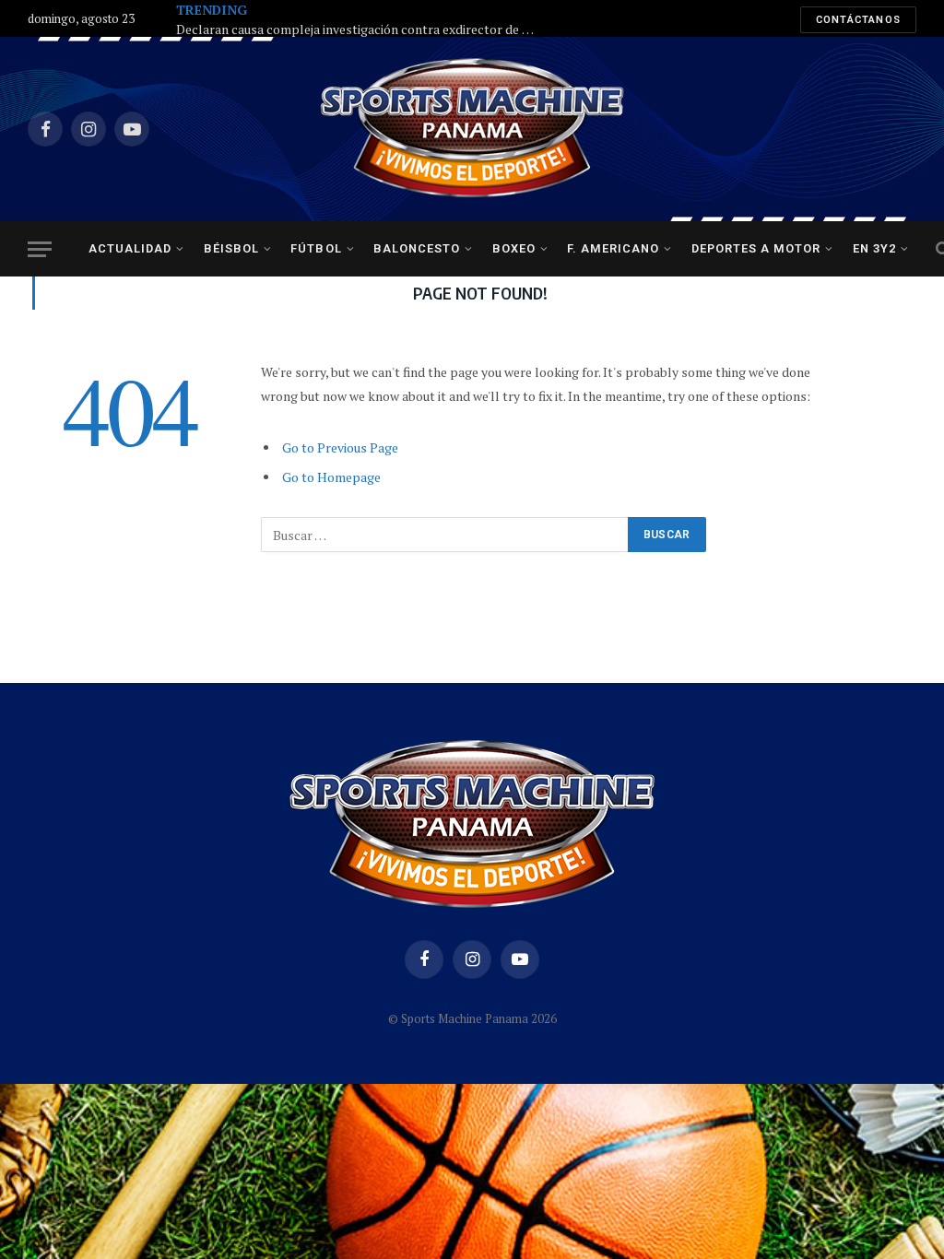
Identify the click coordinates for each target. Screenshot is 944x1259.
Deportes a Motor (755, 248)
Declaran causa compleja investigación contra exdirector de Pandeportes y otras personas (360, 29)
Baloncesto (416, 248)
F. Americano (613, 248)
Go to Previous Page (340, 447)
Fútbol (315, 248)
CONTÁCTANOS (858, 20)
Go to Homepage (331, 477)
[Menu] (40, 249)
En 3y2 (874, 248)
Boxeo (514, 248)
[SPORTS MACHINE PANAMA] (472, 129)
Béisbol (231, 248)
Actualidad (129, 248)
